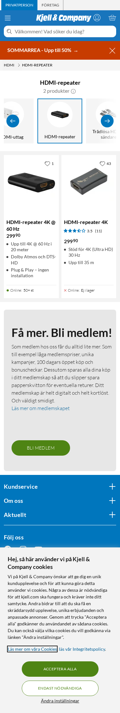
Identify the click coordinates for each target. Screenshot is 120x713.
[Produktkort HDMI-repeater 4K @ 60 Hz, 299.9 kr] (31, 182)
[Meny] (7, 18)
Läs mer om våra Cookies (32, 649)
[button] (73, 91)
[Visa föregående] (12, 121)
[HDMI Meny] (19, 65)
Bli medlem (41, 448)
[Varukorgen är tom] (112, 17)
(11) (98, 230)
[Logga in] (97, 17)
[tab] (19, 5)
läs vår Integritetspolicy (82, 649)
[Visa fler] (107, 121)
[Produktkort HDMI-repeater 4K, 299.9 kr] (88, 182)
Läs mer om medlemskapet (41, 408)
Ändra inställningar (60, 700)
